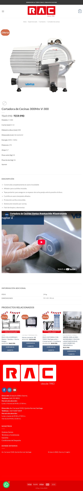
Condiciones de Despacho (11, 440)
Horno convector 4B (29, 337)
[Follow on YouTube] (14, 390)
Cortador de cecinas (53, 22)
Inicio (25, 22)
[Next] (81, 335)
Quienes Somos (7, 432)
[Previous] (1, 335)
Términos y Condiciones (10, 435)
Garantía (5, 438)
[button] (6, 484)
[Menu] (3, 11)
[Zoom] (4, 103)
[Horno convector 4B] (31, 322)
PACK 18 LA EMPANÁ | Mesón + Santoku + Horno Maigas (10, 339)
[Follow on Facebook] (4, 390)
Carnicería (42, 22)
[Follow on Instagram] (9, 390)
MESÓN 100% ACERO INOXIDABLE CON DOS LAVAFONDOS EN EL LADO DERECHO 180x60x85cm (71, 341)
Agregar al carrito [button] (10, 348)
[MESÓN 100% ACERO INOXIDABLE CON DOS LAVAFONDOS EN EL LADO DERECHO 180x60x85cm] (72, 322)
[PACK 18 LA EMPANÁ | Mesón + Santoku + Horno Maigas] (11, 322)
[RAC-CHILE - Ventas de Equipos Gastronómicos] (41, 11)
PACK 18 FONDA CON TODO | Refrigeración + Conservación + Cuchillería (52, 339)
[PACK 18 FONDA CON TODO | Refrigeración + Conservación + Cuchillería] (52, 322)
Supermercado (32, 22)
